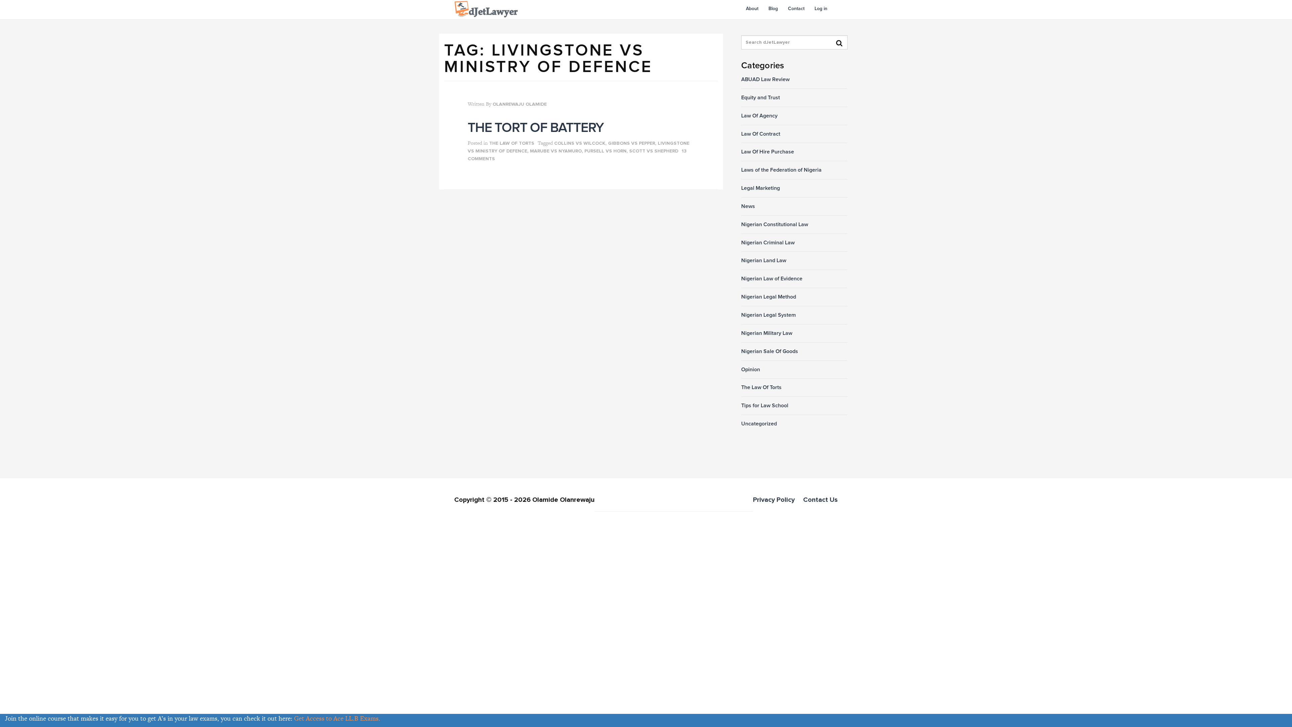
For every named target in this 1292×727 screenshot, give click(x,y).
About (752, 8)
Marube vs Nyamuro (556, 151)
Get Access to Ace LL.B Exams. (337, 718)
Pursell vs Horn (605, 151)
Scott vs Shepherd (653, 151)
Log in (821, 8)
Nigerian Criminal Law (768, 242)
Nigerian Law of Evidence (771, 278)
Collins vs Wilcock (579, 143)
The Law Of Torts (511, 143)
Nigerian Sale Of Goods (769, 351)
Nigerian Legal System (768, 315)
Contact (796, 8)
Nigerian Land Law (763, 260)
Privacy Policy (774, 499)
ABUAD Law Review (765, 79)
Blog (773, 8)
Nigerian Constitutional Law (774, 224)
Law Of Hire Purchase (767, 151)
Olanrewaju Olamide (520, 104)
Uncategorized (759, 423)
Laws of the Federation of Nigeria (781, 170)
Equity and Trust (760, 97)
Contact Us (820, 499)
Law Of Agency (759, 115)
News (748, 206)
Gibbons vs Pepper (631, 143)
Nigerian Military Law (766, 333)
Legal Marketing (760, 188)
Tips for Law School (764, 405)
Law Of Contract (760, 134)
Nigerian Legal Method (768, 296)
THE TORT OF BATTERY (536, 127)
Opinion (750, 369)
